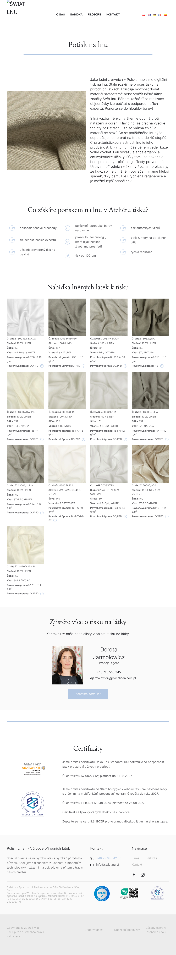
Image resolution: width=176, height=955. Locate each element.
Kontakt (113, 14)
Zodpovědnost (94, 929)
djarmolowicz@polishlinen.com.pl (113, 678)
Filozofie (94, 14)
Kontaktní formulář (88, 694)
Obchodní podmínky (127, 929)
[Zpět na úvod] (21, 14)
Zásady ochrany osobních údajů (156, 930)
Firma (135, 858)
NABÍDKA (76, 14)
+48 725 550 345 (109, 672)
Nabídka (151, 858)
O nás (60, 14)
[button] (25, 317)
